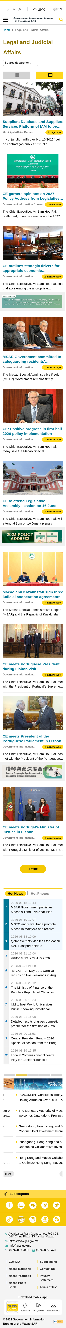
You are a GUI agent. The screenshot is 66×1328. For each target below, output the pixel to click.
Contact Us (47, 1268)
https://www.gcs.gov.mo (24, 1241)
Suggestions (48, 1261)
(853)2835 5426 (46, 1250)
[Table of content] (5, 20)
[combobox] (20, 63)
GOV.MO (14, 1261)
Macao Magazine (20, 1268)
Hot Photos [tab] (40, 893)
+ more (55, 1173)
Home (7, 29)
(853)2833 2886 (19, 1250)
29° (42, 9)
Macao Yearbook (20, 1275)
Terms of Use (48, 1287)
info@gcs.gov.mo (20, 1245)
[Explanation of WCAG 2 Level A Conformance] (58, 1321)
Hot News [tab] (15, 893)
